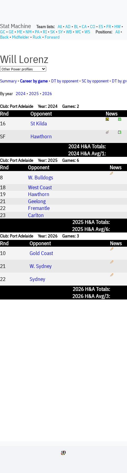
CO (92, 26)
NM (28, 32)
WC (78, 32)
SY (60, 32)
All (60, 26)
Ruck (37, 37)
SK (52, 32)
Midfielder (20, 37)
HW (117, 26)
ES (101, 26)
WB (69, 32)
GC (2, 32)
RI (45, 32)
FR (108, 26)
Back (4, 37)
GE (11, 32)
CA (84, 26)
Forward (52, 37)
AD (68, 26)
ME (19, 32)
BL (76, 26)
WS (87, 32)
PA (37, 32)
